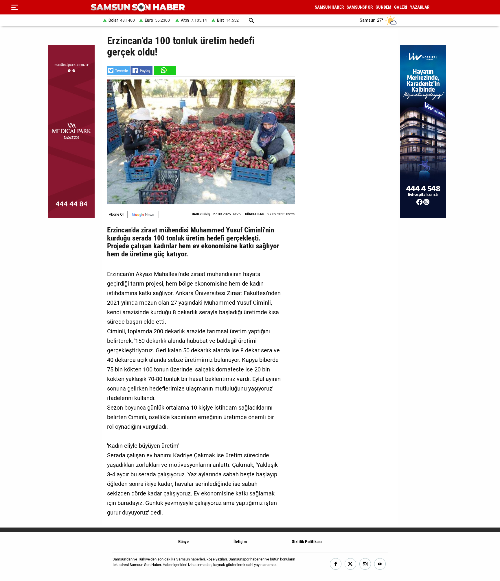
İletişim (240, 541)
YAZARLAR (419, 7)
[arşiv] (251, 20)
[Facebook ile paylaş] (141, 70)
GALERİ (400, 7)
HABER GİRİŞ (201, 214)
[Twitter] (350, 564)
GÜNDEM (383, 7)
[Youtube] (380, 564)
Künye (183, 541)
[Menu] (14, 7)
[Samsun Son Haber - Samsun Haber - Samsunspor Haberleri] (138, 7)
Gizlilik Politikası (307, 541)
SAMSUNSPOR (360, 7)
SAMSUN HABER (329, 7)
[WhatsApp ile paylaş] (164, 70)
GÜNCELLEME (254, 214)
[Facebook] (336, 564)
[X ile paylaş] (118, 70)
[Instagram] (365, 564)
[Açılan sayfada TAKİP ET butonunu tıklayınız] (143, 214)
